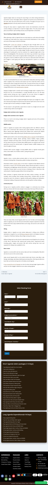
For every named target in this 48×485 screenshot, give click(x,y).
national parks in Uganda (22, 87)
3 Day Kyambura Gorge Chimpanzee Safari (12, 385)
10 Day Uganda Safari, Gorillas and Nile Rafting (13, 430)
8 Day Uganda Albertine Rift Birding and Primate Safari (14, 424)
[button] (21, 7)
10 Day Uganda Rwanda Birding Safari (11, 432)
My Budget (7, 308)
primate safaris (17, 163)
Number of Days (8, 335)
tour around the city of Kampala (12, 264)
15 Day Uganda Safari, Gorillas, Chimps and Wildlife (14, 438)
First (5, 298)
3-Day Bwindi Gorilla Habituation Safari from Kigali (14, 375)
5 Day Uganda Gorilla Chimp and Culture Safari (13, 401)
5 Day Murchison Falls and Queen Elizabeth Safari (13, 399)
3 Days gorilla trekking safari (9, 389)
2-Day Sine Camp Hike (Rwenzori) (10, 371)
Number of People (9, 328)
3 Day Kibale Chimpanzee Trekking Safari (11, 383)
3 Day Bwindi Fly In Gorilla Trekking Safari (12, 391)
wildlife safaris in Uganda (29, 136)
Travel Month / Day (9, 321)
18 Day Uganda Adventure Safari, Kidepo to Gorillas (14, 440)
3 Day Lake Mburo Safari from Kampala (11, 379)
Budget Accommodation (10, 315)
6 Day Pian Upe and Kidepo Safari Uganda (12, 420)
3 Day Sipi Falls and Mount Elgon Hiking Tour (12, 387)
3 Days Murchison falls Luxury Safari (11, 377)
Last (17, 298)
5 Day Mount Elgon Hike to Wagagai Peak (12, 406)
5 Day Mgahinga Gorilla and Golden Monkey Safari (14, 408)
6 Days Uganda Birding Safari (9, 417)
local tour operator (16, 44)
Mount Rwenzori (26, 234)
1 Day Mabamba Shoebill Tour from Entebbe (12, 367)
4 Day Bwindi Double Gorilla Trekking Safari (12, 393)
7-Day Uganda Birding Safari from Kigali (11, 422)
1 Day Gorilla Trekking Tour (8, 369)
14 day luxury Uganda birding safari (10, 436)
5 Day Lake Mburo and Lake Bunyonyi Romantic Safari (14, 403)
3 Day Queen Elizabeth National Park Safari (12, 381)
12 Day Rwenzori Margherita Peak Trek (11, 434)
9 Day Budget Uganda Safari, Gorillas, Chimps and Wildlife (15, 428)
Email (6, 301)
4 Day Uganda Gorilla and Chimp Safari (11, 395)
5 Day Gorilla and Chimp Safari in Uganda (12, 397)
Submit (6, 353)
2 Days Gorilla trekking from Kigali (10, 373)
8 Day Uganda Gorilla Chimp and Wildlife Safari (13, 426)
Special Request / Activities (11, 341)
